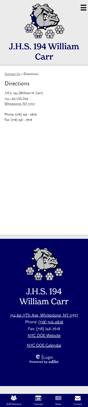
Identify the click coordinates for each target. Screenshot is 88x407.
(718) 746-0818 (50, 321)
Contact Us (12, 73)
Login (44, 357)
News (58, 404)
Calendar (38, 404)
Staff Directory (13, 404)
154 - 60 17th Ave (16, 98)
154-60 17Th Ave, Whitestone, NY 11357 (44, 314)
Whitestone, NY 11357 (20, 103)
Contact (77, 404)
